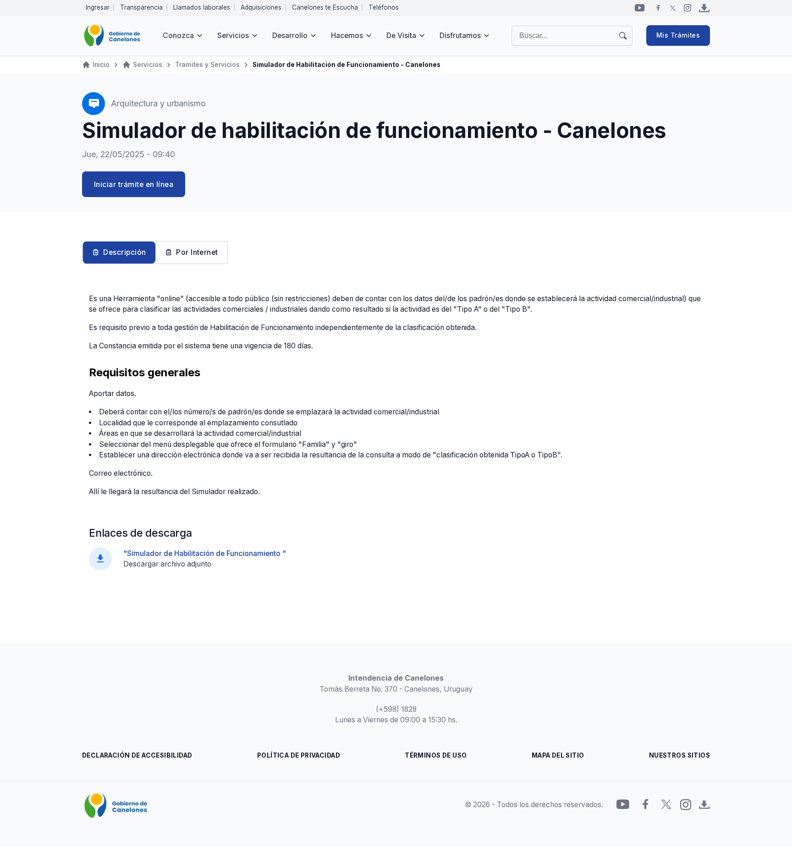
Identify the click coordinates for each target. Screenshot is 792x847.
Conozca (178, 35)
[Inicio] (112, 35)
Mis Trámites (678, 35)
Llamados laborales (201, 7)
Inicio (101, 64)
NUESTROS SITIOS (679, 755)
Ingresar (98, 7)
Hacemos (347, 35)
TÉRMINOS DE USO (436, 755)
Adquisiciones (261, 7)
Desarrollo (290, 35)
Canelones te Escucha (325, 7)
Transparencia (141, 7)
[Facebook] (658, 7)
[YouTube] (639, 7)
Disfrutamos (460, 35)
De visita (401, 35)
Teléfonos (383, 7)
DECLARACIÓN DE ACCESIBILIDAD (137, 755)
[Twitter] (672, 7)
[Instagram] (687, 7)
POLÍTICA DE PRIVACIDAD (298, 755)
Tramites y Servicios (207, 64)
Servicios (233, 35)
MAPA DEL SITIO (558, 755)
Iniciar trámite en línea (133, 184)
